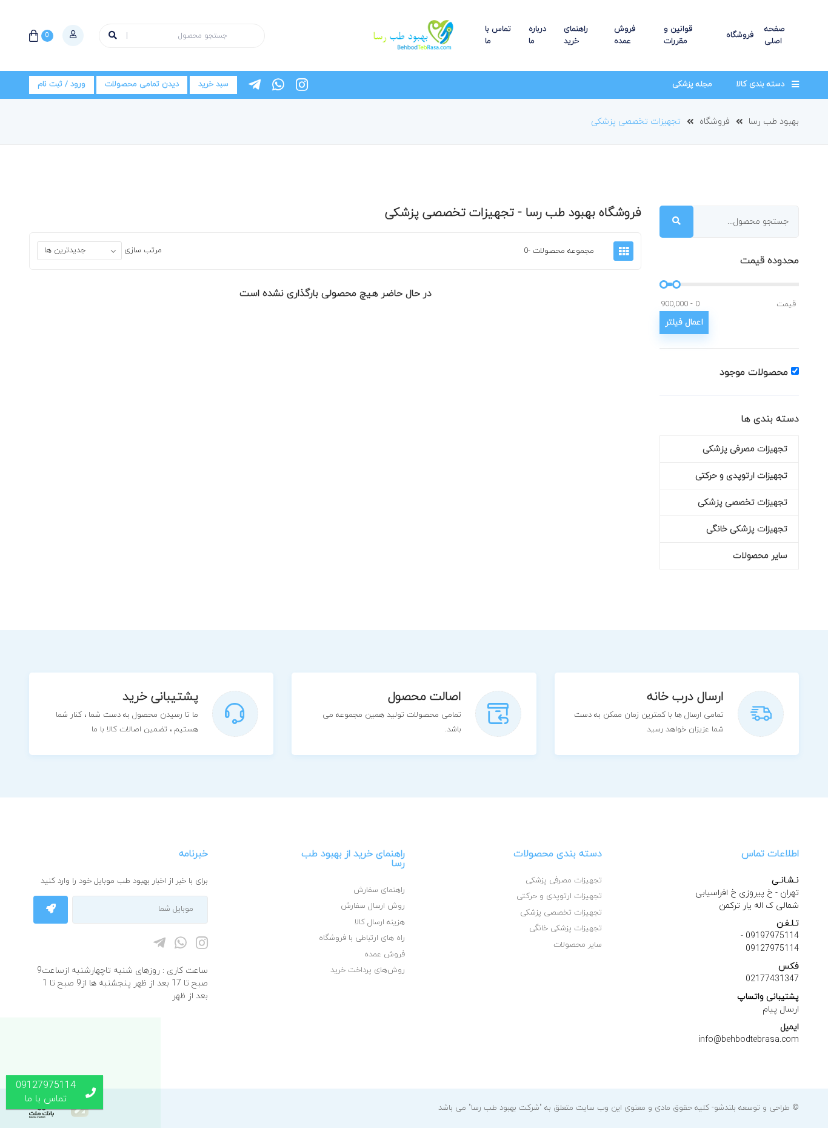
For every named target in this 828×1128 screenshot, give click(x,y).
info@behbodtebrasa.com (748, 1040)
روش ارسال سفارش (373, 906)
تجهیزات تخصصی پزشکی (636, 121)
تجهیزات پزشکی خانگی (746, 529)
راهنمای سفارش (379, 890)
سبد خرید (213, 84)
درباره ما (537, 35)
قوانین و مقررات (678, 35)
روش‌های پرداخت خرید (367, 970)
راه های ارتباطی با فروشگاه (362, 938)
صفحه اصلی (774, 35)
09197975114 (771, 936)
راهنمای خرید (576, 35)
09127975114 (772, 949)
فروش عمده (624, 35)
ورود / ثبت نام (61, 84)
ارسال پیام (781, 1009)
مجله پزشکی (692, 84)
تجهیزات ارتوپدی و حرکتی (741, 476)
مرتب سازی (143, 250)
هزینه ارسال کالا (380, 922)
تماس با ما (498, 35)
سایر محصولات (760, 556)
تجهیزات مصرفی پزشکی (745, 449)
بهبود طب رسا (774, 121)
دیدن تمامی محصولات (142, 84)
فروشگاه (739, 35)
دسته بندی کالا (760, 84)
